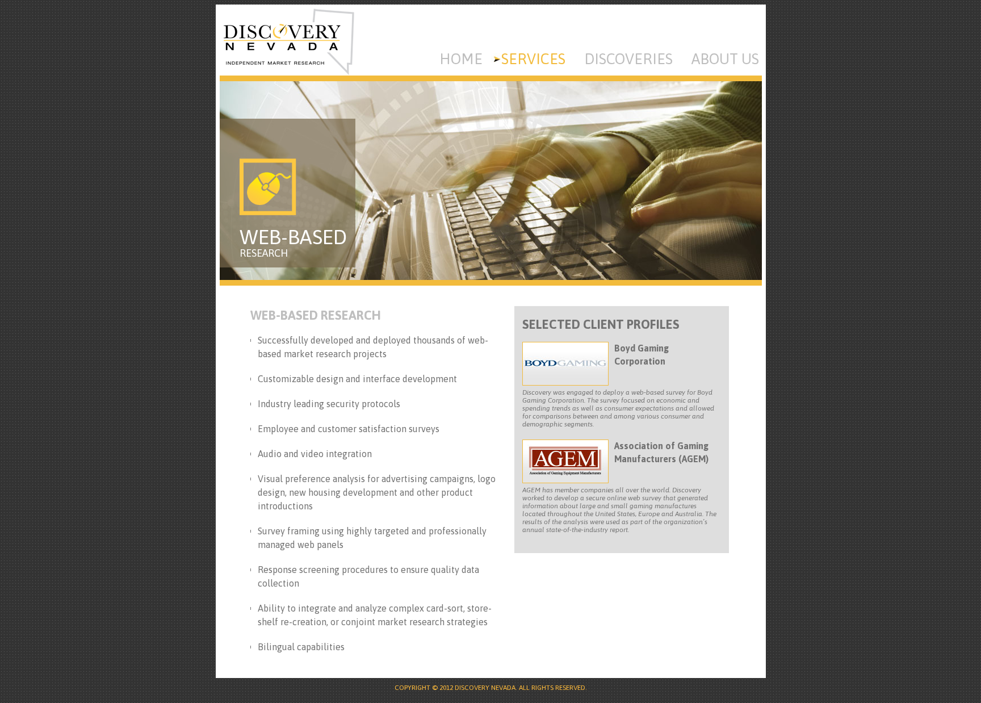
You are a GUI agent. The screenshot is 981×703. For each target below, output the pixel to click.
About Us (725, 59)
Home (461, 59)
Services (533, 59)
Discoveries (628, 59)
